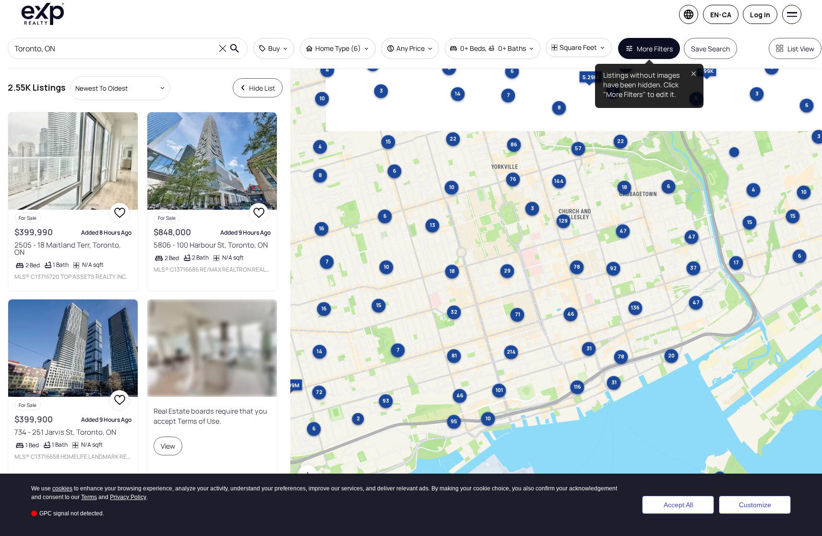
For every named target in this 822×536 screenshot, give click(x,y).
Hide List (262, 88)
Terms (89, 497)
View (168, 446)
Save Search (710, 48)
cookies (62, 488)
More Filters (655, 48)
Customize (755, 505)
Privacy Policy (128, 497)
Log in (760, 14)
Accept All (678, 505)
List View (800, 48)
